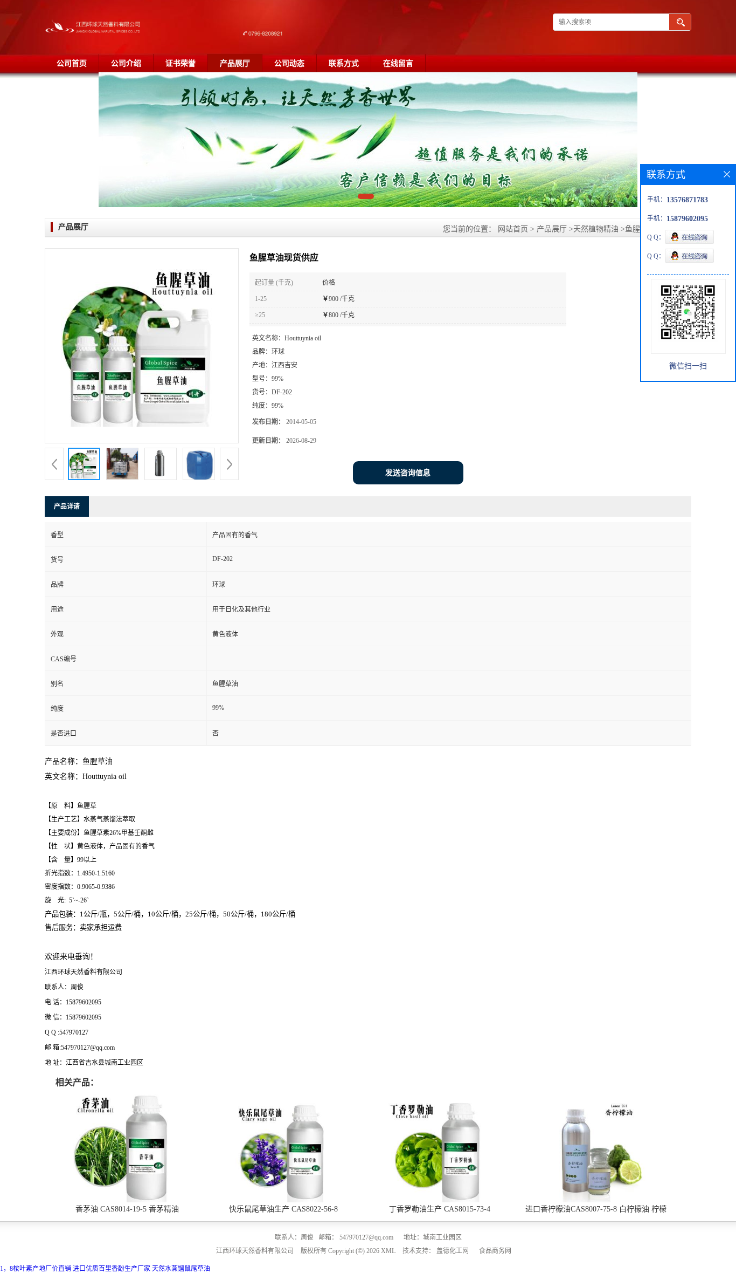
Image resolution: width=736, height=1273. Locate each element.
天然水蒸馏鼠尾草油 (181, 1268)
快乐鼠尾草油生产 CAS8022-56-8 (283, 1209)
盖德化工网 (452, 1251)
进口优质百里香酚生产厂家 (111, 1268)
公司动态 (289, 63)
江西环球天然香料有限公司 (255, 1251)
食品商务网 (495, 1251)
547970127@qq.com (366, 1237)
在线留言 (398, 63)
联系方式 (344, 63)
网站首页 (513, 229)
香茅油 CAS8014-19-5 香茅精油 (127, 1209)
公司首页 (72, 63)
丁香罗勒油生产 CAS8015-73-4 (439, 1209)
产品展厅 (235, 63)
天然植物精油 (596, 229)
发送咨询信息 (408, 473)
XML (388, 1251)
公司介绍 (126, 63)
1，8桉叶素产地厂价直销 (35, 1268)
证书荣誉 (180, 63)
